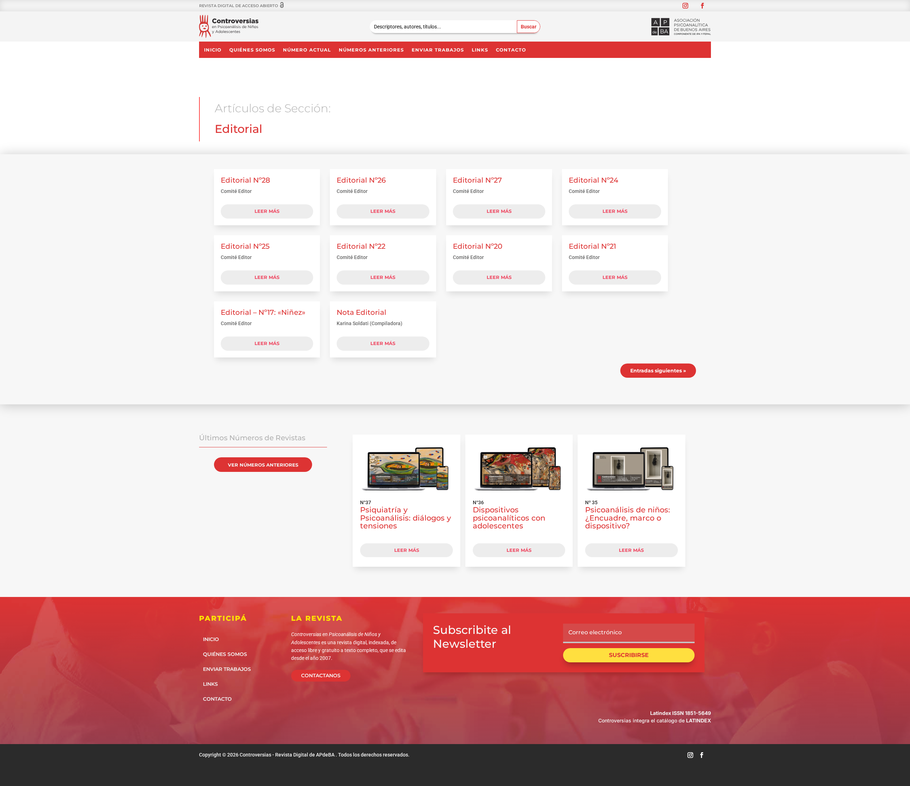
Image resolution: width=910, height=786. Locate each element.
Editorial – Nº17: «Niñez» (263, 312)
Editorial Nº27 (477, 180)
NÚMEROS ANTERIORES (371, 50)
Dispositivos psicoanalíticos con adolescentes (509, 518)
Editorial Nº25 (245, 246)
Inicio (212, 50)
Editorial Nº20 (477, 246)
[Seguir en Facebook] (702, 5)
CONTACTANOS (321, 675)
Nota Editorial (361, 312)
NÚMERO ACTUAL (307, 50)
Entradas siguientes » (658, 370)
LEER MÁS (406, 550)
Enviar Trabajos (438, 50)
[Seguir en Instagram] (685, 5)
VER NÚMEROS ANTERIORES (263, 465)
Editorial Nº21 (592, 246)
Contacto (511, 50)
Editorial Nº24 (593, 180)
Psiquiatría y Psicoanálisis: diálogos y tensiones (405, 518)
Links (480, 50)
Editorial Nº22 (361, 246)
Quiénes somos (252, 50)
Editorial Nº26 (361, 180)
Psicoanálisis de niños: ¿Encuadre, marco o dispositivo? (627, 518)
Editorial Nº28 (245, 180)
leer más (267, 211)
